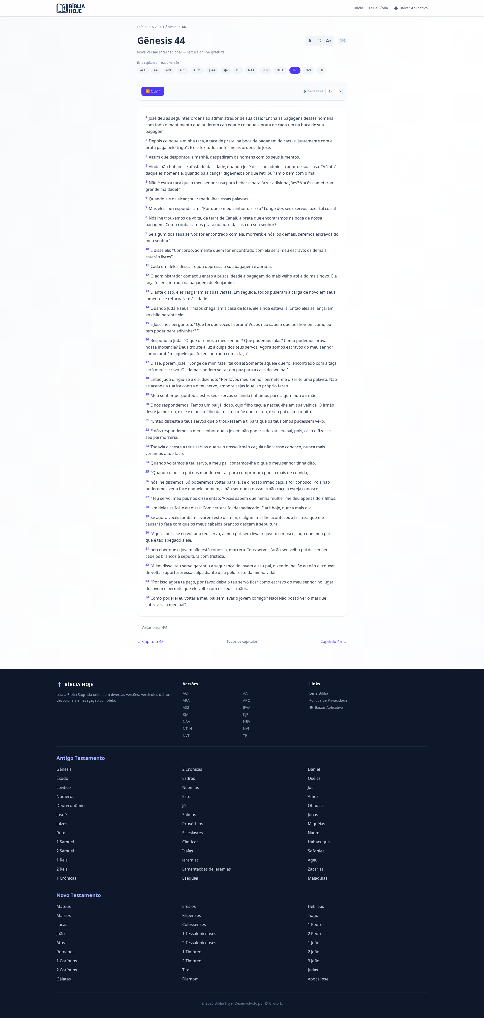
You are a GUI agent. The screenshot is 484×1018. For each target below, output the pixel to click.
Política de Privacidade (328, 700)
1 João (313, 942)
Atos (60, 942)
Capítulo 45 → (333, 641)
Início (358, 8)
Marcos (63, 915)
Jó (184, 805)
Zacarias (316, 869)
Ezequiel (190, 878)
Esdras (188, 778)
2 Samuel (65, 851)
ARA (169, 70)
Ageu (313, 860)
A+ (328, 41)
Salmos (189, 814)
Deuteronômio (70, 805)
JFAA (212, 70)
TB (321, 70)
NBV (265, 70)
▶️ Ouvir (152, 91)
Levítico (63, 787)
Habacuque (319, 842)
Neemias (190, 787)
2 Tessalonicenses (199, 942)
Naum (313, 833)
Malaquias (317, 878)
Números (65, 796)
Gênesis (169, 26)
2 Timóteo (191, 961)
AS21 (197, 70)
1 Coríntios (66, 961)
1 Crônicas (66, 878)
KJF (238, 70)
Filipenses (191, 915)
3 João (313, 961)
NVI (155, 26)
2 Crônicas (192, 769)
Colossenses (194, 924)
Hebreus (316, 906)
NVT (308, 70)
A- (310, 41)
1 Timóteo (191, 951)
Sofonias (316, 851)
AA (156, 70)
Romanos (65, 951)
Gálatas (63, 979)
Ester (187, 796)
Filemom (190, 979)
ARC (183, 70)
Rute (60, 833)
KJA (225, 70)
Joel (311, 787)
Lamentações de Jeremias (206, 869)
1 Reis (62, 860)
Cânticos (190, 842)
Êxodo (62, 778)
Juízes (61, 823)
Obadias (316, 805)
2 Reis (62, 869)
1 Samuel (65, 842)
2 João (313, 951)
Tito (186, 970)
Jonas (313, 814)
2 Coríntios (66, 970)
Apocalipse (318, 979)
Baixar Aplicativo (414, 8)
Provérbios (192, 823)
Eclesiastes (192, 833)
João (60, 933)
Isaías (187, 851)
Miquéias (316, 823)
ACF (143, 70)
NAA (251, 70)
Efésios (189, 906)
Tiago (313, 915)
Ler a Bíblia (378, 8)
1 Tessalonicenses (199, 933)
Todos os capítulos (242, 641)
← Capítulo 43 (150, 641)
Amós (313, 796)
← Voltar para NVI (152, 627)
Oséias (314, 778)
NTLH (280, 70)
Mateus (63, 906)
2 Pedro (315, 933)
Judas (313, 970)
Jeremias (190, 860)
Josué (61, 814)
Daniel (314, 769)
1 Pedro (315, 924)
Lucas (61, 924)
